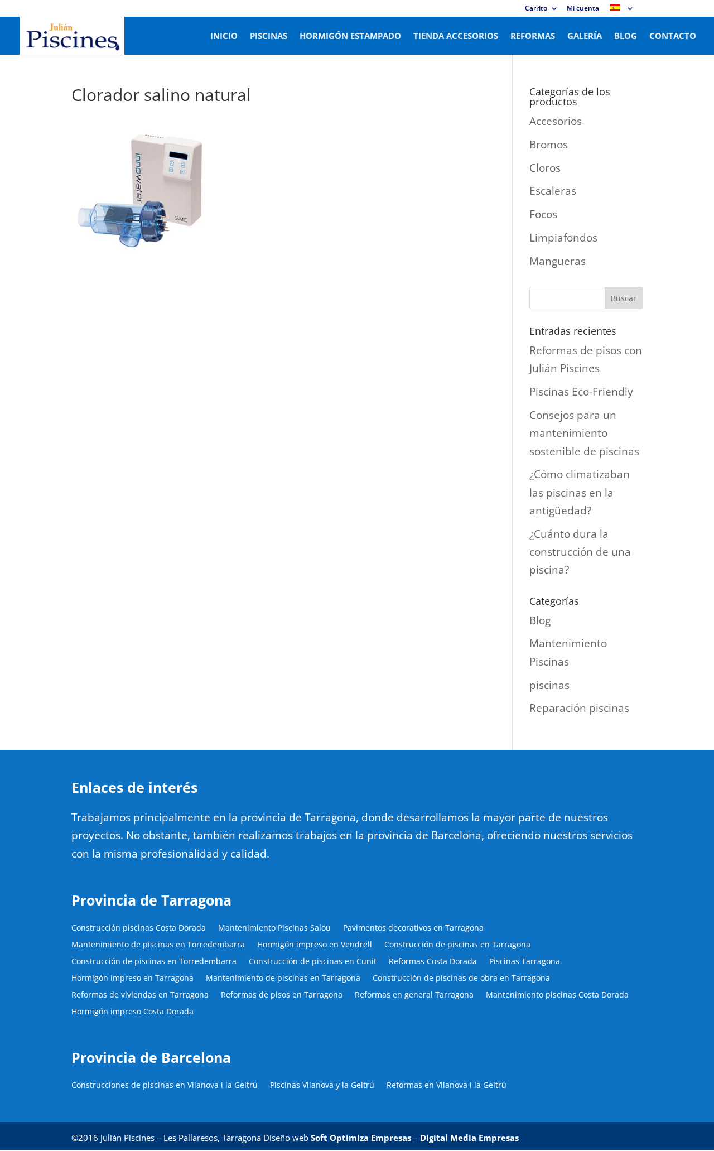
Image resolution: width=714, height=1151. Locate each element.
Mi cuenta (583, 9)
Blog (625, 36)
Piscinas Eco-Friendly (581, 391)
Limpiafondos (563, 237)
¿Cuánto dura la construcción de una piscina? (580, 552)
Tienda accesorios (455, 36)
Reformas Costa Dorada (433, 961)
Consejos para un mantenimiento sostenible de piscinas (584, 433)
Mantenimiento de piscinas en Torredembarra (158, 945)
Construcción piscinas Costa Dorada (138, 928)
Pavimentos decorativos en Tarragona (413, 928)
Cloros (545, 168)
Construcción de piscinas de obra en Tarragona (461, 978)
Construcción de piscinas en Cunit (313, 961)
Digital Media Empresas (469, 1137)
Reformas (532, 36)
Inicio (224, 36)
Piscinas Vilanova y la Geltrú (322, 1085)
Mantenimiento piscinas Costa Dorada (557, 995)
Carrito (536, 9)
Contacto (672, 36)
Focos (543, 214)
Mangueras (557, 261)
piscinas (549, 685)
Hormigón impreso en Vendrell (314, 945)
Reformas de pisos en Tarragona (281, 995)
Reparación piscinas (579, 708)
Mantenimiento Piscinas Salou (274, 928)
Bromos (548, 144)
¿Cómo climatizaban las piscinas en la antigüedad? (579, 492)
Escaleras (552, 191)
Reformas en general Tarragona (414, 995)
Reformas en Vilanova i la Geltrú (446, 1085)
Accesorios (555, 121)
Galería (584, 36)
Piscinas (268, 36)
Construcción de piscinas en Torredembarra (154, 961)
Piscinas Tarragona (524, 961)
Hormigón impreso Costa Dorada (132, 1012)
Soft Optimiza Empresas (361, 1137)
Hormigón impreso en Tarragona (132, 978)
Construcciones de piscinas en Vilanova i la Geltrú (164, 1085)
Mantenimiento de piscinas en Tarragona (283, 978)
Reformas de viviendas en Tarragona (140, 995)
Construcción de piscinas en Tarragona (457, 945)
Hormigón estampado (350, 36)
